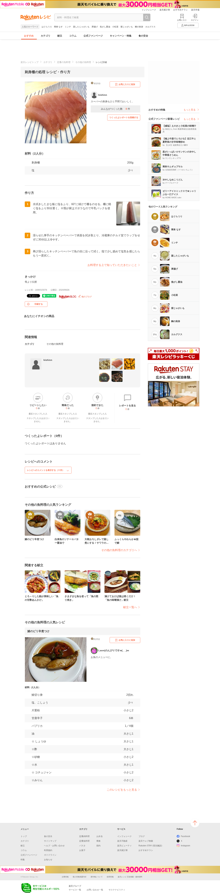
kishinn (47, 360)
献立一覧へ (130, 607)
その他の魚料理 (83, 62)
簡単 (98, 841)
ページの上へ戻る (194, 822)
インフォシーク (149, 10)
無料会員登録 (189, 25)
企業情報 (65, 877)
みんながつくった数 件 (115, 108)
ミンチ (68, 27)
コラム (72, 35)
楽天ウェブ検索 (146, 841)
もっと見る (190, 109)
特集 (23, 859)
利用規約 (48, 850)
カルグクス (150, 27)
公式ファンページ (93, 35)
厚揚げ (95, 27)
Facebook (185, 836)
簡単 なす (58, 27)
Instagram (185, 845)
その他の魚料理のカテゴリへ (119, 550)
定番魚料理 (84, 841)
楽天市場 (195, 10)
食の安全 (143, 35)
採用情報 (110, 877)
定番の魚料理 (63, 62)
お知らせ (48, 859)
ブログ (142, 836)
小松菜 (115, 27)
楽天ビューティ (124, 845)
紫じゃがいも (126, 27)
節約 (98, 845)
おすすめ (29, 35)
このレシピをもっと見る (122, 789)
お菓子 (82, 850)
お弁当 (99, 836)
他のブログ (86, 296)
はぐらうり (47, 27)
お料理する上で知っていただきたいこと (112, 265)
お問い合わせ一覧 (95, 890)
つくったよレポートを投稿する (123, 117)
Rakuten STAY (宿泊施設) (150, 845)
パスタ (82, 845)
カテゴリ (45, 35)
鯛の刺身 (139, 27)
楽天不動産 (122, 841)
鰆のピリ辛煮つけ (39, 631)
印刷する (39, 304)
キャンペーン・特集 (120, 35)
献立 (59, 35)
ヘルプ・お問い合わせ (54, 845)
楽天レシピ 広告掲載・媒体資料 (130, 877)
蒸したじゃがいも (81, 27)
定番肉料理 (84, 836)
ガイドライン (50, 855)
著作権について (97, 877)
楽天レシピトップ (29, 62)
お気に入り (182, 20)
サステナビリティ (117, 890)
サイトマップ (50, 841)
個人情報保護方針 (79, 877)
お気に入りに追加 (127, 84)
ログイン (195, 20)
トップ (24, 836)
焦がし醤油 (105, 27)
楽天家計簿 (165, 10)
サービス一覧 (75, 890)
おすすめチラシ (180, 10)
